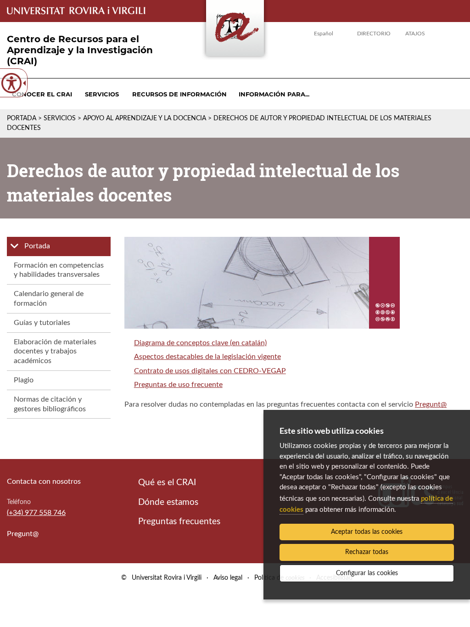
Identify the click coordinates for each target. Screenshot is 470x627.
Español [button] (323, 33)
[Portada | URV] (235, 30)
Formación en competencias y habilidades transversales (59, 270)
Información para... (274, 94)
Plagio (24, 380)
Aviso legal (227, 578)
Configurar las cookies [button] (367, 573)
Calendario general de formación (49, 298)
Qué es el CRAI (167, 482)
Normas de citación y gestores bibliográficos (50, 404)
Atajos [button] (415, 33)
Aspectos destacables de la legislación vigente (207, 356)
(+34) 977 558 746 (36, 512)
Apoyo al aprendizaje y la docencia (144, 118)
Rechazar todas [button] (366, 552)
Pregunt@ (431, 404)
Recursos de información (179, 94)
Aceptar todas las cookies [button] (367, 532)
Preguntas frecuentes (179, 521)
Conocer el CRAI (42, 94)
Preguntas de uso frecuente (178, 384)
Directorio (374, 33)
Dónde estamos (168, 502)
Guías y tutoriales (42, 322)
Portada (21, 118)
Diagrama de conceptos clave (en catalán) (200, 343)
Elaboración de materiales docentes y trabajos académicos (55, 351)
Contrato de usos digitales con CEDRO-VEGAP (210, 371)
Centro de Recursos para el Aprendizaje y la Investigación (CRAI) (80, 50)
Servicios (102, 94)
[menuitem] (42, 93)
